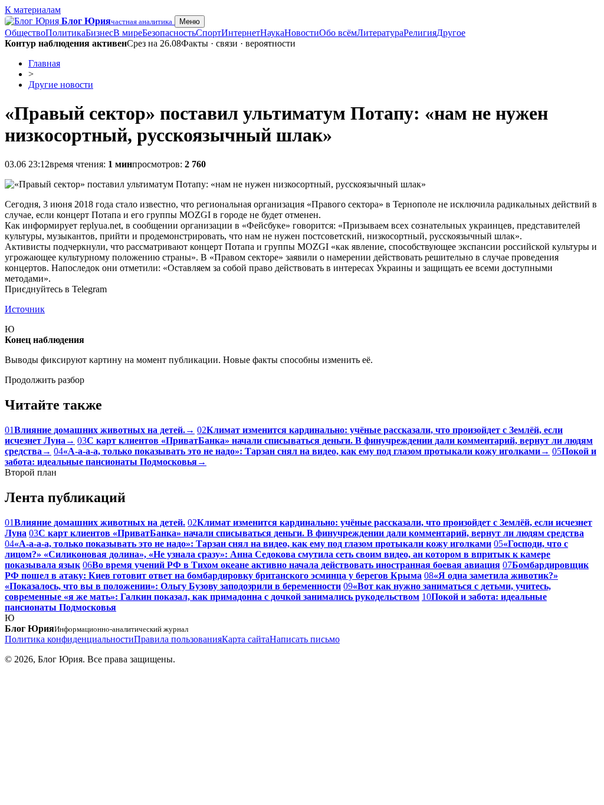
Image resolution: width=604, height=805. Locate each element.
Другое (450, 33)
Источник (25, 309)
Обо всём (338, 33)
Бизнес (99, 33)
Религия (419, 33)
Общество (25, 33)
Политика (65, 33)
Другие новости (60, 85)
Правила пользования (178, 639)
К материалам (33, 10)
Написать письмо (305, 639)
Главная (44, 63)
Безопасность (169, 33)
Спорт (208, 33)
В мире (127, 33)
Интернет (240, 33)
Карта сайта (246, 639)
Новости (301, 33)
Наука (272, 33)
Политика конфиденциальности (69, 639)
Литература (380, 33)
